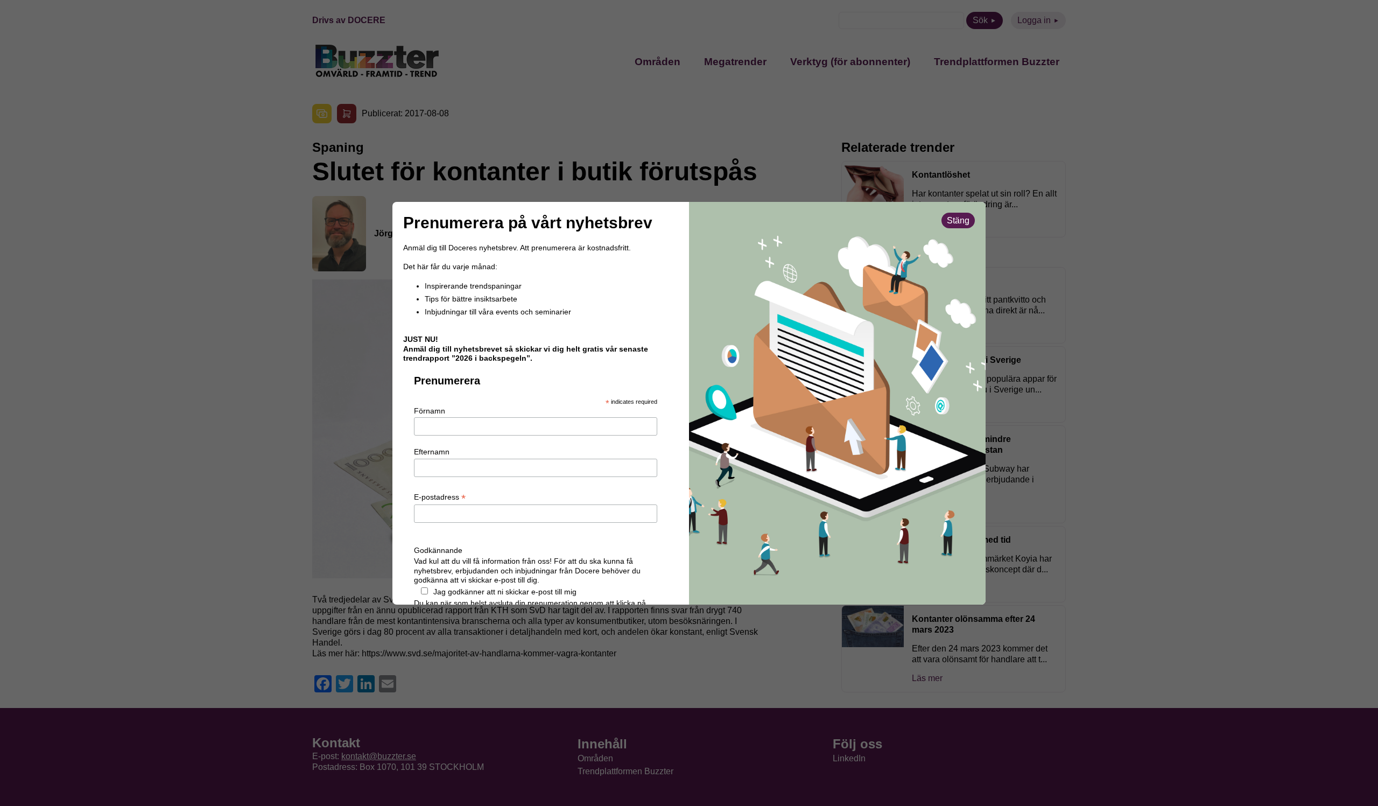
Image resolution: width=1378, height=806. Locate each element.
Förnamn (429, 410)
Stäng (958, 220)
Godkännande (438, 550)
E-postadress (440, 497)
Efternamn (431, 451)
